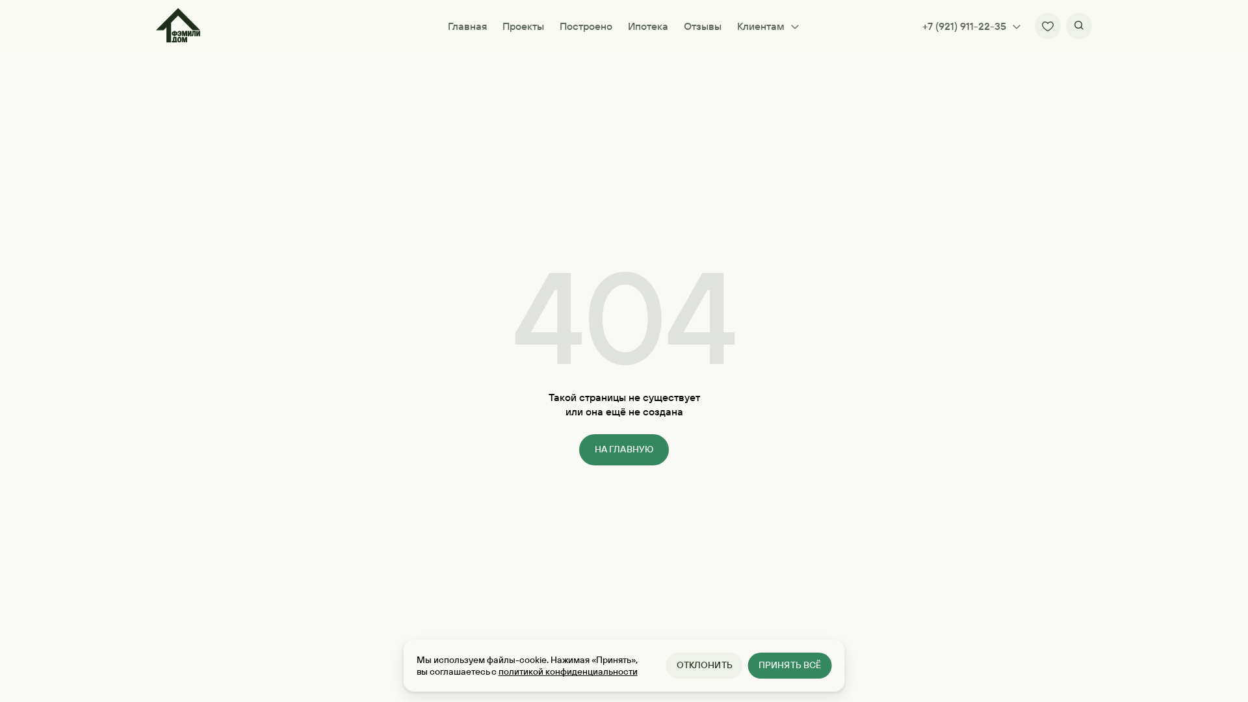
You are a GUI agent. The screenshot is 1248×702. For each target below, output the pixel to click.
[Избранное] (1048, 26)
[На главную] (178, 26)
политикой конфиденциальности (568, 671)
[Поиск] (1079, 26)
